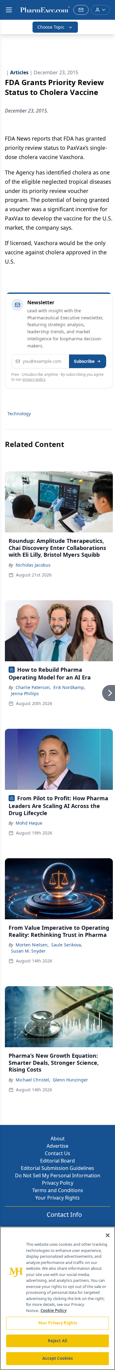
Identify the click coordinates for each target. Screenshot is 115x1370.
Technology (19, 413)
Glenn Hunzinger (70, 1080)
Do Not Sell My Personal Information (57, 1175)
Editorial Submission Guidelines (57, 1168)
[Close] (107, 1235)
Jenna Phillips (25, 693)
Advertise (57, 1145)
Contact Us (57, 1153)
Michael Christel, (33, 1080)
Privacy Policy (57, 1182)
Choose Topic (50, 27)
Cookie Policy (53, 1310)
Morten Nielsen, (32, 945)
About (58, 1138)
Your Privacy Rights (57, 1197)
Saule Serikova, (66, 945)
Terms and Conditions (57, 1190)
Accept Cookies (57, 1358)
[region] (57, 1298)
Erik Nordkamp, (69, 687)
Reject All (57, 1340)
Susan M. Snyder (28, 951)
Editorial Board (57, 1160)
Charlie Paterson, (33, 687)
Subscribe (84, 361)
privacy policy (33, 379)
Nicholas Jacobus (33, 565)
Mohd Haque (29, 823)
